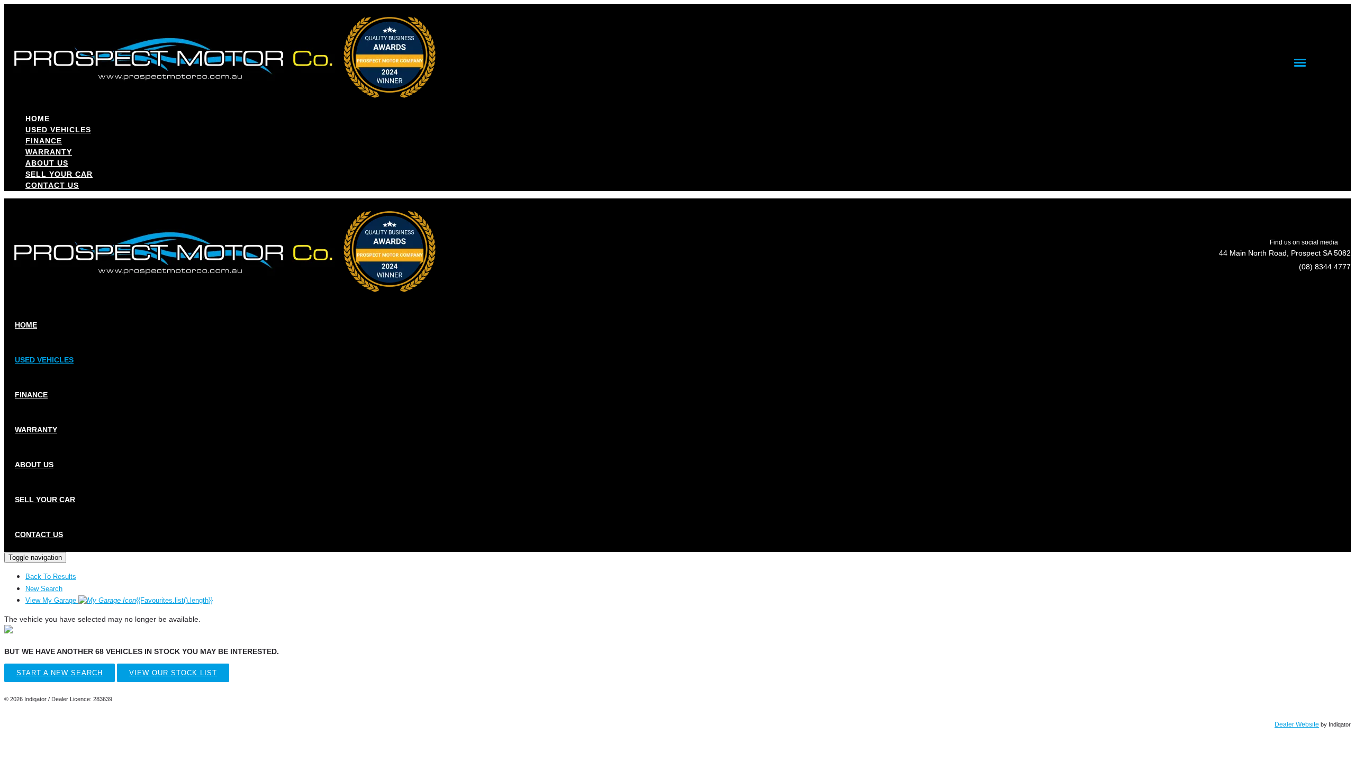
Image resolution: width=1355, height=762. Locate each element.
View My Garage (119, 600)
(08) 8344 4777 (1325, 266)
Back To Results (50, 576)
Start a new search (59, 673)
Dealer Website (1297, 724)
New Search (43, 589)
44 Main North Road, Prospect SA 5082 (1285, 253)
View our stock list (173, 673)
